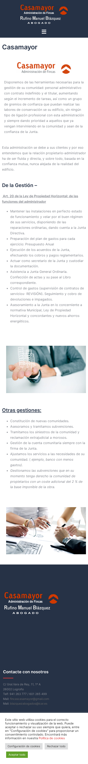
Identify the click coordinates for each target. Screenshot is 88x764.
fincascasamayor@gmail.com (29, 699)
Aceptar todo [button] (17, 754)
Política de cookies (52, 738)
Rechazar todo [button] (56, 746)
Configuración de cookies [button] (24, 746)
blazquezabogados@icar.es (28, 703)
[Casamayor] (44, 14)
